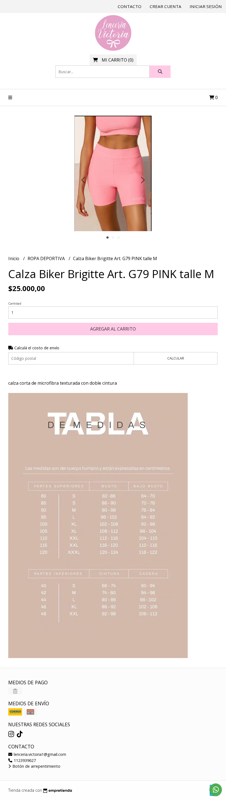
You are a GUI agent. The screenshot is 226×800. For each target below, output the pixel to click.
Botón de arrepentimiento (35, 766)
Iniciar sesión (206, 6)
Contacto (129, 6)
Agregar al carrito (113, 329)
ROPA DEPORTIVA (47, 258)
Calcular (175, 358)
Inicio (14, 258)
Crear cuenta (165, 6)
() (117, 60)
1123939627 (24, 760)
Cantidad (14, 303)
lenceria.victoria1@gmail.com (39, 754)
